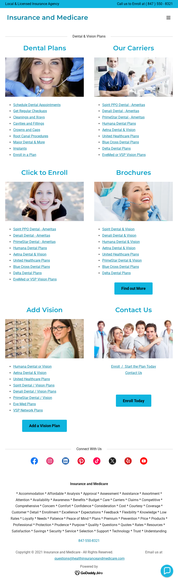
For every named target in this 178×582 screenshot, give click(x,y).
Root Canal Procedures (30, 136)
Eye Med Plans (24, 404)
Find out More (133, 288)
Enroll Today (133, 400)
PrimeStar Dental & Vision (122, 260)
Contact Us (133, 373)
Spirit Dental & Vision (118, 229)
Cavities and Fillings (28, 123)
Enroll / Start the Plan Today (133, 366)
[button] (168, 17)
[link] (47, 18)
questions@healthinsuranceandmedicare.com (89, 558)
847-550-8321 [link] (89, 541)
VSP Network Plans (28, 410)
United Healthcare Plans (120, 136)
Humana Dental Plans (119, 123)
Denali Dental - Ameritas (120, 111)
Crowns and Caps (26, 130)
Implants (20, 148)
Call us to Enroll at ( (132, 4)
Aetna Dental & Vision (118, 130)
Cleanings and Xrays (29, 117)
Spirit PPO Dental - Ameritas (123, 105)
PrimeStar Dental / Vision (32, 398)
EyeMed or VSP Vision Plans (124, 155)
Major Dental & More (29, 142)
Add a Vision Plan (44, 425)
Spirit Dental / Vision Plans (33, 385)
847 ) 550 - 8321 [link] (160, 4)
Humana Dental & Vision (121, 242)
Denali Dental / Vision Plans (34, 391)
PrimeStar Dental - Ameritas (123, 117)
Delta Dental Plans (116, 148)
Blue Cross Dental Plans (120, 142)
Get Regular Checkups (30, 111)
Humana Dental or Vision (32, 366)
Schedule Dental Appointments (37, 105)
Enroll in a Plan (24, 155)
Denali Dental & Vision (119, 235)
